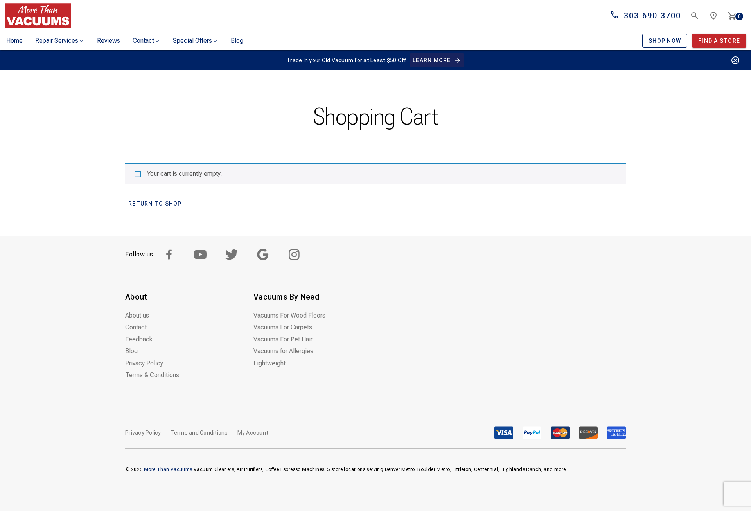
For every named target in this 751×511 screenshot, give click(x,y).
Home (14, 40)
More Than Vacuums (168, 469)
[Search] (694, 15)
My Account (253, 433)
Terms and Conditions (199, 433)
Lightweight (269, 363)
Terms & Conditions (152, 375)
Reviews (108, 40)
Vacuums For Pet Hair (283, 339)
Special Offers (192, 40)
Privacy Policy (144, 363)
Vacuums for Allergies (283, 351)
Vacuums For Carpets (282, 327)
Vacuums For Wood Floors (289, 315)
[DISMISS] (735, 60)
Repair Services (56, 40)
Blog (237, 40)
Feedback (139, 339)
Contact (143, 40)
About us (137, 315)
